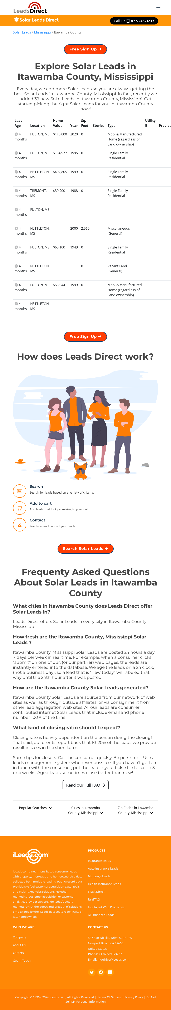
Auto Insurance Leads (103, 868)
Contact (37, 520)
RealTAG (94, 899)
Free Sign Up (83, 49)
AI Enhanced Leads (101, 915)
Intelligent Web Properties (106, 907)
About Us (19, 945)
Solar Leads (22, 32)
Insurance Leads (99, 861)
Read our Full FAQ (83, 785)
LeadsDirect (96, 892)
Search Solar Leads (84, 548)
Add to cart (41, 503)
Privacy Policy (133, 997)
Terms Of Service (109, 997)
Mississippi (42, 32)
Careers (18, 953)
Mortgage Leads (99, 876)
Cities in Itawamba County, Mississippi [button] (84, 810)
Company (19, 937)
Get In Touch (22, 960)
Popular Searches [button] (33, 807)
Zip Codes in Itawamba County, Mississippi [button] (135, 810)
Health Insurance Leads (104, 884)
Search (36, 486)
